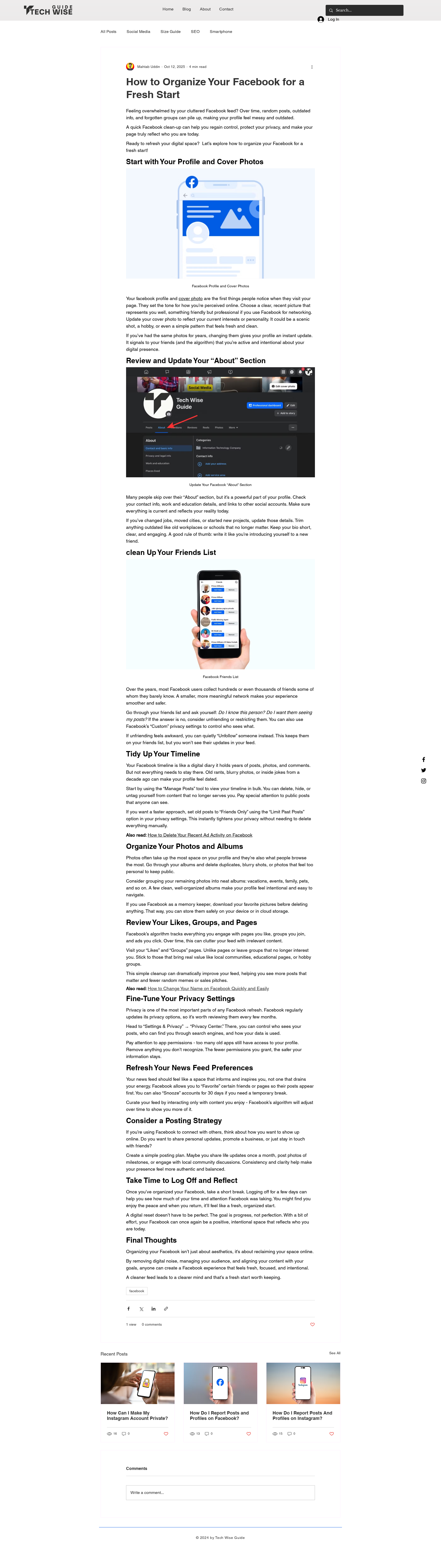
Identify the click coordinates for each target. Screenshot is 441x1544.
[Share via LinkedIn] (153, 1308)
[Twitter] (423, 770)
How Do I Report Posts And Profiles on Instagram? (302, 1415)
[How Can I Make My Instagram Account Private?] (138, 1383)
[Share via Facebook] (128, 1308)
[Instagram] (423, 781)
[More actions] (312, 67)
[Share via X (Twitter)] (141, 1308)
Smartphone (221, 31)
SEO (195, 31)
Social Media (138, 31)
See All (334, 1353)
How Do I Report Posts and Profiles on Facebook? (219, 1415)
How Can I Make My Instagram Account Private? (137, 1415)
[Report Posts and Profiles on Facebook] (221, 1383)
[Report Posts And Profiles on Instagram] (303, 1383)
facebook (136, 1291)
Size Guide (171, 31)
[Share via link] (166, 1308)
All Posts (108, 31)
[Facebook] (423, 759)
